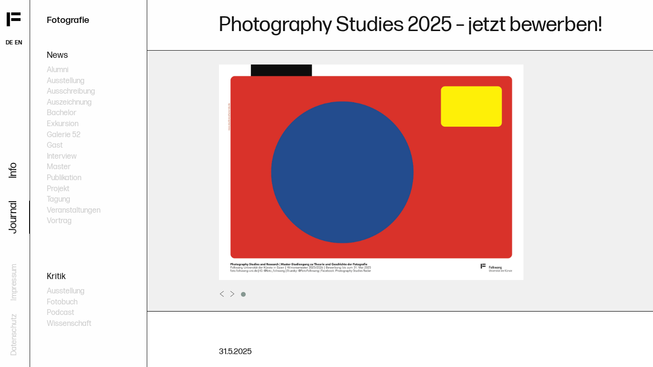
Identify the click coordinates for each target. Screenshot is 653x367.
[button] (243, 294)
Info (13, 170)
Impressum (14, 282)
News (57, 55)
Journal (13, 217)
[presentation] (222, 294)
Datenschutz (14, 335)
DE (9, 42)
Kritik (56, 276)
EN (18, 42)
